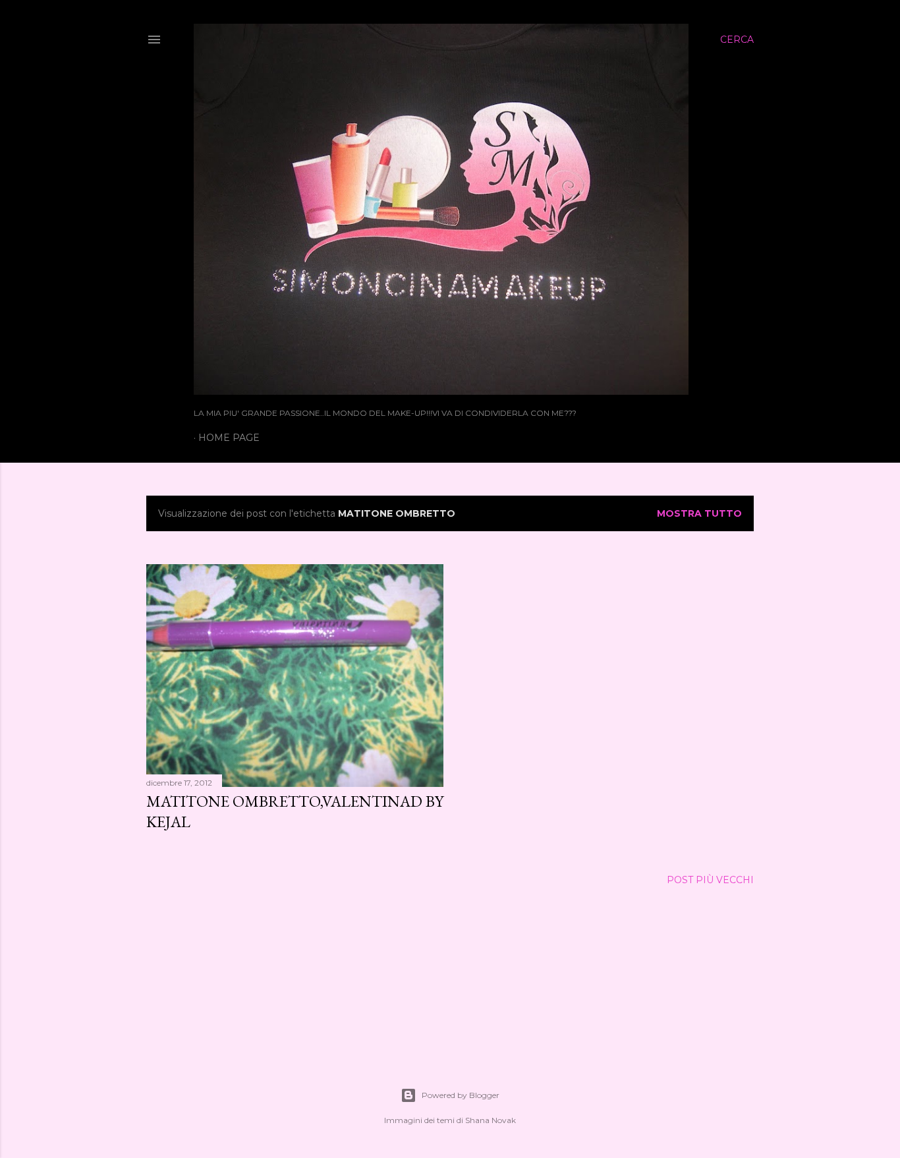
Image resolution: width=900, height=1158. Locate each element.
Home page (229, 438)
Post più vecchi (710, 880)
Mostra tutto (699, 513)
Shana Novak (490, 1120)
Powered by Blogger (460, 1095)
